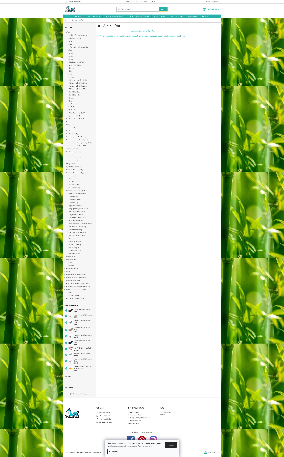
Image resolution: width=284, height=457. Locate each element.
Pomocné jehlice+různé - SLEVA (79, 233)
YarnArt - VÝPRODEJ (75, 65)
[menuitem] (67, 16)
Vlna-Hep (71, 68)
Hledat (163, 9)
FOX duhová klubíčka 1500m (78, 89)
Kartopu (71, 77)
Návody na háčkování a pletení (76, 289)
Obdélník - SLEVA (74, 182)
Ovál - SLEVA (73, 179)
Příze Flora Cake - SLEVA (77, 113)
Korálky (71, 155)
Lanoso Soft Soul (74, 116)
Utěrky (71, 263)
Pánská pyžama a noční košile (76, 275)
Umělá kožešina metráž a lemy (76, 119)
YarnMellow (72, 107)
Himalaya (71, 59)
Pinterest (142, 432)
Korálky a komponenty (73, 152)
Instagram (149, 432)
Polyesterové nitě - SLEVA (77, 215)
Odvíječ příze (70, 257)
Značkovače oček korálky (77, 227)
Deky (70, 292)
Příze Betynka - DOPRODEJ (77, 62)
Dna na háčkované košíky (74, 170)
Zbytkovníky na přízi (75, 206)
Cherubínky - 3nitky (75, 92)
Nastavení (113, 451)
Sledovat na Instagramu (81, 394)
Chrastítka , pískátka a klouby (76, 137)
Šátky (68, 271)
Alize (70, 50)
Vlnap (70, 101)
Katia (70, 44)
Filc (70, 239)
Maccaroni (72, 98)
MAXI (70, 41)
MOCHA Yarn (73, 110)
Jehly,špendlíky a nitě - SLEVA (78, 209)
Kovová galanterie (75, 242)
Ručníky (71, 265)
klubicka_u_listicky (105, 422)
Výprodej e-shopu (165, 412)
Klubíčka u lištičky (105, 419)
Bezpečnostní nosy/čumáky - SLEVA (80, 143)
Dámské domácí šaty (73, 280)
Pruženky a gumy (74, 248)
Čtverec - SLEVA (74, 185)
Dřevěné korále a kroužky (77, 194)
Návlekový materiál (75, 158)
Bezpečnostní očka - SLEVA (77, 146)
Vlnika (70, 71)
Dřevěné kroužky (74, 200)
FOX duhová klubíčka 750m (78, 83)
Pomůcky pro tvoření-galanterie (76, 191)
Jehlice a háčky (71, 128)
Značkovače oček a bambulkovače (80, 224)
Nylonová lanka (74, 161)
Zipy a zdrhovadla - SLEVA (77, 236)
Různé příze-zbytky (75, 38)
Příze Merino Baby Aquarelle (78, 47)
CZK (206, 2)
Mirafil (71, 53)
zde (150, 446)
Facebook (134, 432)
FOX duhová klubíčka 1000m (78, 86)
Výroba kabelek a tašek (74, 167)
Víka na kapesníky (74, 188)
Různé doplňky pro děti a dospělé (77, 283)
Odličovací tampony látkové (78, 35)
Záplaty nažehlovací (73, 149)
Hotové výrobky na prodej (75, 298)
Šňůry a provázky (72, 125)
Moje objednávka (133, 423)
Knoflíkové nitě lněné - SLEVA (78, 212)
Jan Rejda (72, 104)
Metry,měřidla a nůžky (76, 221)
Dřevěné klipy (73, 203)
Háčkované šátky (74, 295)
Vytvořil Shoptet (213, 452)
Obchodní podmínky (148, 2)
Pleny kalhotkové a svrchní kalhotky (78, 286)
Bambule (69, 122)
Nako (70, 74)
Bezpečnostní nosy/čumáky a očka (77, 140)
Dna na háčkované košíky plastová (77, 173)
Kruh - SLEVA (73, 176)
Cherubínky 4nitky (74, 95)
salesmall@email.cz (105, 413)
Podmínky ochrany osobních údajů (139, 418)
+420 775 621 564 (104, 416)
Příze (68, 32)
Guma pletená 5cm (75, 250)
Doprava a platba (131, 2)
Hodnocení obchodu (134, 421)
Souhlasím (170, 445)
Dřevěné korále (74, 197)
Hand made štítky (72, 134)
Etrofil (71, 56)
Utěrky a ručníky (71, 260)
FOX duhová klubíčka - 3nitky (78, 80)
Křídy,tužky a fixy (74, 254)
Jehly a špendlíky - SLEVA (77, 218)
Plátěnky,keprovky (75, 245)
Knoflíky (69, 131)
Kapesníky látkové (72, 268)
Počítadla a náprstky (75, 230)
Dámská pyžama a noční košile (76, 278)
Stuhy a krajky (71, 164)
